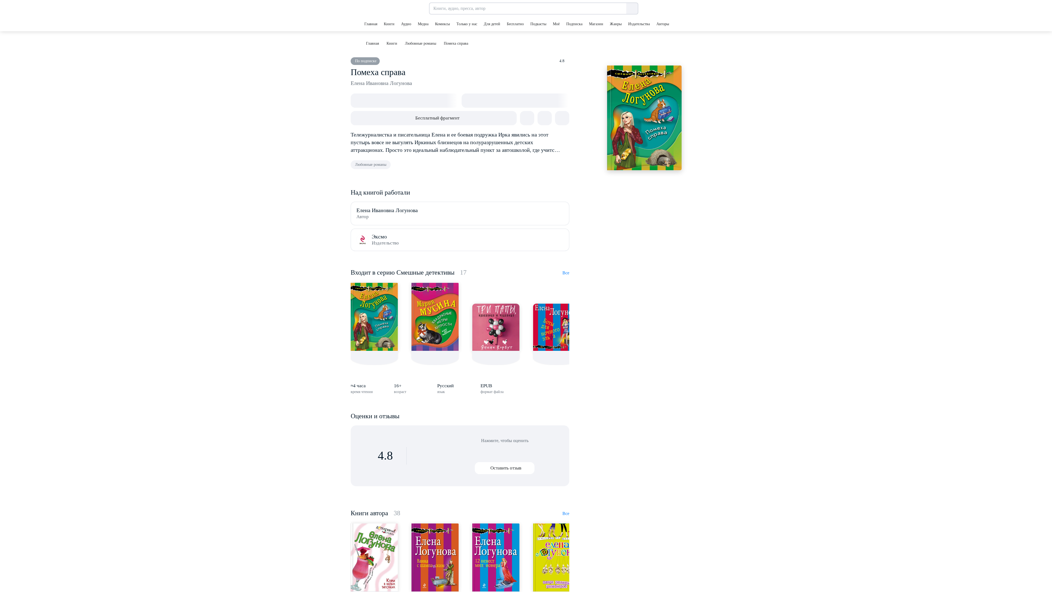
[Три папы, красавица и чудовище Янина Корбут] (495, 327)
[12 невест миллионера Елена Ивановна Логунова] (495, 557)
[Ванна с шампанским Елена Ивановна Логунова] (435, 557)
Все (565, 273)
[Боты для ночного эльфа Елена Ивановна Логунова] (556, 327)
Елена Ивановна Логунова (381, 83)
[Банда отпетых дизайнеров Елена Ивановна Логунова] (556, 557)
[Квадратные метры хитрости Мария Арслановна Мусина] (435, 317)
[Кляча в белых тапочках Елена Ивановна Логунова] (374, 557)
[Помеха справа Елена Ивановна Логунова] (374, 317)
